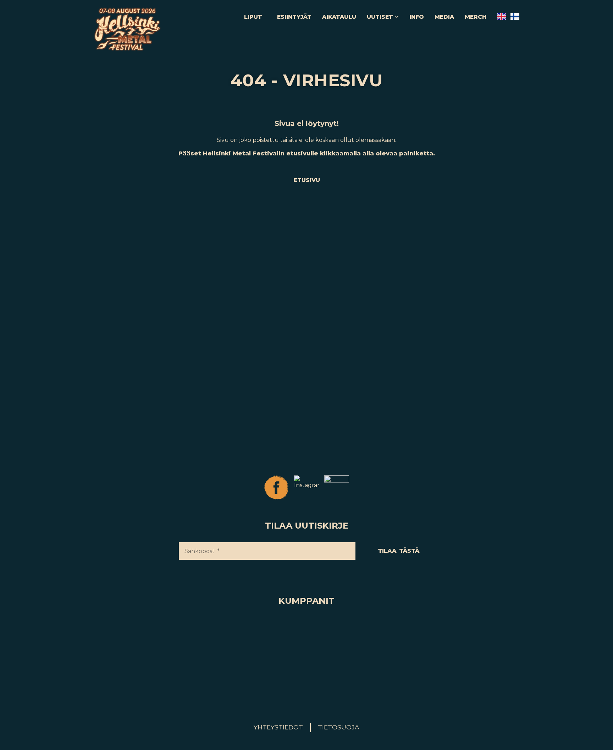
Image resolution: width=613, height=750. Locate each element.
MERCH (475, 16)
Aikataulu (339, 16)
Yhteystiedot (278, 727)
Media (444, 16)
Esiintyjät (294, 16)
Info (416, 16)
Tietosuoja (338, 727)
